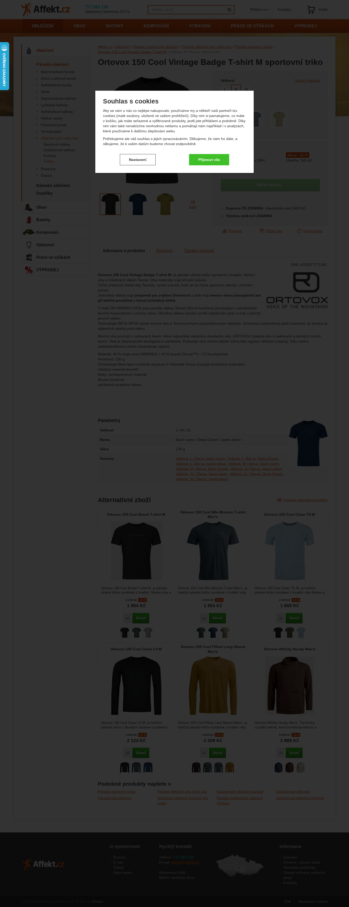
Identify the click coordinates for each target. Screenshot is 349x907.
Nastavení (137, 160)
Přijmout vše (209, 160)
